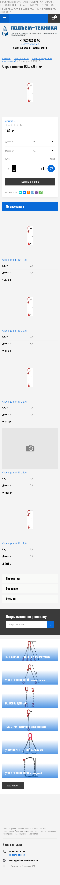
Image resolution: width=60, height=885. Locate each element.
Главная (6, 58)
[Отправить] (50, 624)
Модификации (15, 206)
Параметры (13, 578)
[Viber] (36, 192)
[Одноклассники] (28, 192)
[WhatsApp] (41, 192)
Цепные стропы (21, 58)
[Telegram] (32, 192)
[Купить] (51, 168)
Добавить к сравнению (42, 168)
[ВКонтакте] (24, 192)
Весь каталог (13, 785)
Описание (12, 588)
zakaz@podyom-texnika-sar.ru (30, 48)
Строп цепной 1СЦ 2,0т (14, 259)
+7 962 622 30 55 (30, 40)
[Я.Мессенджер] (20, 192)
